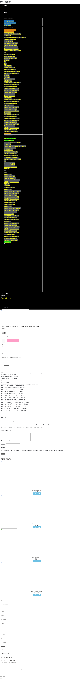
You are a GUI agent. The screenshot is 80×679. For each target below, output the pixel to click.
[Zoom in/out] (4, 676)
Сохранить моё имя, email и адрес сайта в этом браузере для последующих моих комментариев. (33, 450)
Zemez (23, 669)
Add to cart (13, 340)
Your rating (5, 430)
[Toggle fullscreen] (3, 676)
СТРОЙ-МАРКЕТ (5, 2)
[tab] (38, 365)
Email (3, 447)
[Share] (1, 676)
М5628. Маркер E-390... (37, 523)
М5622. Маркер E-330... (37, 557)
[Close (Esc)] (0, 676)
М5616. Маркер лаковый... (37, 591)
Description (6, 365)
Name (3, 444)
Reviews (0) (6, 366)
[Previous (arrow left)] (0, 678)
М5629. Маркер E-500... (37, 490)
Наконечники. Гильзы (17, 357)
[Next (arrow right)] (1, 678)
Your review (5, 441)
